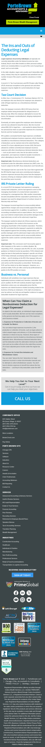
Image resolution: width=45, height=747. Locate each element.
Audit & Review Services (10, 499)
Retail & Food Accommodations (13, 562)
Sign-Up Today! (22, 575)
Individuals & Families (9, 548)
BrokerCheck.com (8, 437)
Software (5, 457)
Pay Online (6, 442)
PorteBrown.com (35, 679)
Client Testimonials (8, 477)
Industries (5, 460)
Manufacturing (7, 552)
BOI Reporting (7, 484)
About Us (5, 463)
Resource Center (8, 467)
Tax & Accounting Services (11, 526)
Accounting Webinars (9, 480)
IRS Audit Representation (11, 502)
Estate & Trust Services (10, 506)
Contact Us (6, 487)
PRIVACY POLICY (12, 683)
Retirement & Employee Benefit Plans (15, 519)
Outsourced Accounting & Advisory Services (17, 496)
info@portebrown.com (10, 428)
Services (5, 453)
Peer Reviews (7, 513)
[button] (41, 31)
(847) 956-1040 (7, 424)
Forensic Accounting (9, 509)
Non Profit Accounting (9, 555)
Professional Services (9, 558)
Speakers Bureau (8, 522)
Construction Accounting (10, 542)
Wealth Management (9, 532)
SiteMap (25, 683)
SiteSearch (35, 683)
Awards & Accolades (9, 473)
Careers (5, 470)
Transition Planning (9, 529)
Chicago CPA (7, 450)
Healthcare (6, 545)
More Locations (7, 433)
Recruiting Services (9, 516)
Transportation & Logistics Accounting (15, 565)
